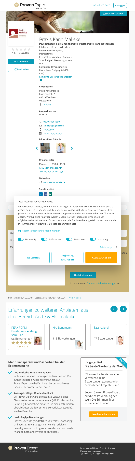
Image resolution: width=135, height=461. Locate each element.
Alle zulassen (101, 257)
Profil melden (74, 297)
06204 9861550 (51, 121)
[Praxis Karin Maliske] (21, 33)
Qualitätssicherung (107, 448)
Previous (36, 148)
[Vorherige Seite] (114, 309)
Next (72, 148)
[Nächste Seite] (123, 309)
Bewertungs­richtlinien (89, 448)
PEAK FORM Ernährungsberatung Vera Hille (24, 331)
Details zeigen (106, 247)
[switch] (44, 239)
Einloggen (120, 5)
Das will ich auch (101, 5)
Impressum (23, 230)
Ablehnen (33, 257)
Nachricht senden (83, 275)
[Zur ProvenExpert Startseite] (30, 6)
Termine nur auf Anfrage (51, 171)
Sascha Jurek (101, 327)
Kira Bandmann (62, 327)
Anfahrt (47, 104)
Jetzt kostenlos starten (103, 414)
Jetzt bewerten (21, 61)
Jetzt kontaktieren (114, 13)
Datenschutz (85, 450)
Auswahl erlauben (67, 257)
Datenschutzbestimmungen (45, 230)
